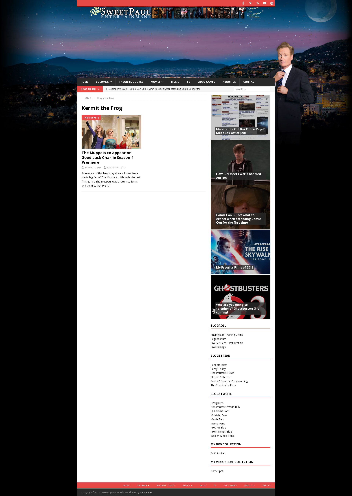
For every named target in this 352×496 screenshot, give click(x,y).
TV (188, 81)
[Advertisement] (176, 48)
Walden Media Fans (222, 435)
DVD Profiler (218, 453)
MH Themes (146, 492)
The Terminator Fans (223, 385)
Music (175, 81)
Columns (102, 81)
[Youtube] (264, 3)
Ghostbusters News (222, 373)
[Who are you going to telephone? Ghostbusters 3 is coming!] (240, 296)
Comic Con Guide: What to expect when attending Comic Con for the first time (238, 219)
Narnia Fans (218, 423)
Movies (155, 81)
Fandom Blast (219, 364)
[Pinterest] (272, 3)
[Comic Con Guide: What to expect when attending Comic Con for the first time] (240, 207)
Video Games (206, 81)
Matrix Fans (218, 419)
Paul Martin (113, 167)
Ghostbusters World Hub (225, 407)
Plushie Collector (220, 377)
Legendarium (218, 339)
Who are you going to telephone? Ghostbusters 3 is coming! (237, 308)
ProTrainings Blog (221, 431)
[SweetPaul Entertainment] (176, 17)
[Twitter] (250, 3)
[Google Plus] (257, 3)
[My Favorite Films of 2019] (240, 251)
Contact (249, 81)
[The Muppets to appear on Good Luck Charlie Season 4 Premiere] (112, 132)
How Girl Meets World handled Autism (238, 176)
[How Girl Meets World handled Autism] (240, 162)
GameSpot (217, 471)
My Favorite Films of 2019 (234, 267)
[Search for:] (252, 88)
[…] (108, 185)
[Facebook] (243, 3)
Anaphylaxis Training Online (227, 334)
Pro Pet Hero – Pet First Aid (227, 343)
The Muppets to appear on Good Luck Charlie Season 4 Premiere (107, 157)
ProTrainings (218, 347)
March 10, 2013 (93, 167)
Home (84, 81)
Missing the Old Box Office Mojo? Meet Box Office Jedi (240, 131)
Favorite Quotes (131, 81)
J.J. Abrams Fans (220, 411)
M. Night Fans (219, 415)
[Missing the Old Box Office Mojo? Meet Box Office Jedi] (240, 117)
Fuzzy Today (218, 369)
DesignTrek (217, 403)
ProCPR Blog (218, 427)
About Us (229, 81)
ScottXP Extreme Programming (229, 381)
